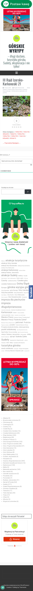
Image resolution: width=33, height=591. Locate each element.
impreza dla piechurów (13, 299)
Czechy (4, 280)
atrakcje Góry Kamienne (24, 265)
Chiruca (26, 278)
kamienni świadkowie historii (18, 310)
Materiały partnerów (9, 469)
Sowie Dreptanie (5, 336)
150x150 (26, 132)
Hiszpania (24, 297)
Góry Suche (10, 295)
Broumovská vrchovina (10, 420)
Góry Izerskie (24, 290)
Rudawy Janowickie (13, 334)
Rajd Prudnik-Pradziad (23, 332)
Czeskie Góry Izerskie (10, 431)
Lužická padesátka (5, 315)
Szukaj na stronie (7, 187)
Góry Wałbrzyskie (20, 295)
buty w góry (20, 278)
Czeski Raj (6, 429)
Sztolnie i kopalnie (9, 488)
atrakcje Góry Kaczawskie (9, 265)
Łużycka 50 (26, 350)
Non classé (6, 471)
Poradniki (6, 476)
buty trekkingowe (12, 278)
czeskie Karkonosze (8, 284)
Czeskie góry (22, 280)
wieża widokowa (7, 348)
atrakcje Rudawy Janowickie (10, 272)
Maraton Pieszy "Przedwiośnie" (22, 317)
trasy (11, 342)
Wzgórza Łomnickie (9, 501)
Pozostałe (6, 478)
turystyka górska (10, 345)
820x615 (13, 138)
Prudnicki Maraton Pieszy (22, 325)
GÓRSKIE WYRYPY (16, 48)
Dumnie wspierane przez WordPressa (16, 585)
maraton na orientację (20, 315)
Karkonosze (6, 312)
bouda (25, 275)
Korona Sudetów (21, 312)
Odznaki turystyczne (10, 473)
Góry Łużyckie (4, 297)
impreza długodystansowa (11, 305)
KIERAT (15, 312)
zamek (2, 350)
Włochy (5, 499)
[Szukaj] (28, 191)
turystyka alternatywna (19, 342)
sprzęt (12, 337)
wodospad (16, 348)
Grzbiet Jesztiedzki (9, 456)
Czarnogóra (7, 424)
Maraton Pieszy (7, 317)
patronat (19, 322)
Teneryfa (3, 342)
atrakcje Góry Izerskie (9, 263)
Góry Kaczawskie (7, 292)
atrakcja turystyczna (16, 260)
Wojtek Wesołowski (19, 87)
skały (29, 334)
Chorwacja (6, 422)
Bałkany (20, 275)
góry (27, 287)
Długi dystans (7, 435)
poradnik (12, 325)
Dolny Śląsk (23, 283)
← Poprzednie (7, 143)
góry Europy (14, 290)
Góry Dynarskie (5, 290)
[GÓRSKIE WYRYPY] (17, 39)
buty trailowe (4, 278)
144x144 (22, 136)
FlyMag (14, 587)
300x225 (6, 134)
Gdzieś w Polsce (8, 439)
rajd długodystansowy (22, 329)
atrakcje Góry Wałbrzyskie (7, 267)
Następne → (16, 143)
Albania (3, 261)
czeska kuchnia (12, 280)
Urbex (5, 497)
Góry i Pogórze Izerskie (10, 444)
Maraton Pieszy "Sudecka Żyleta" (14, 320)
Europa (4, 287)
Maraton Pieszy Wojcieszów (8, 322)
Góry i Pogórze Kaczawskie (12, 446)
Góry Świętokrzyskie (14, 297)
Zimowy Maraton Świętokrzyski (14, 351)
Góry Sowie (26, 292)
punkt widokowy (8, 329)
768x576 (13, 134)
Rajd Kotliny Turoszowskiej (9, 332)
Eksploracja (7, 437)
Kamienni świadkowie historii (12, 463)
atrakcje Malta (22, 270)
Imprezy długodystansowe (12, 461)
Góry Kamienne (18, 292)
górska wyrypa (15, 287)
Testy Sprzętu (7, 493)
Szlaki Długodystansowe (11, 486)
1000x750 (18, 132)
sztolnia (26, 340)
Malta (12, 315)
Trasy (5, 495)
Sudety (5, 339)
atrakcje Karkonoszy (9, 270)
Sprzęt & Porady (8, 482)
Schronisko (23, 334)
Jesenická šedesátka (5, 310)
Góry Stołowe (4, 295)
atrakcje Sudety (9, 275)
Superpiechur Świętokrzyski (16, 340)
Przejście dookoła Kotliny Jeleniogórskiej (15, 327)
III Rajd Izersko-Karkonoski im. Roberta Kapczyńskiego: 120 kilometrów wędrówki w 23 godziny (15, 91)
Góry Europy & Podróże (10, 441)
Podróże (27, 322)
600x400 (6, 138)
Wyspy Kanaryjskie (23, 348)
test (7, 342)
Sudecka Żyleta (21, 337)
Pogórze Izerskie (5, 325)
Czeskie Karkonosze (9, 433)
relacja (3, 334)
